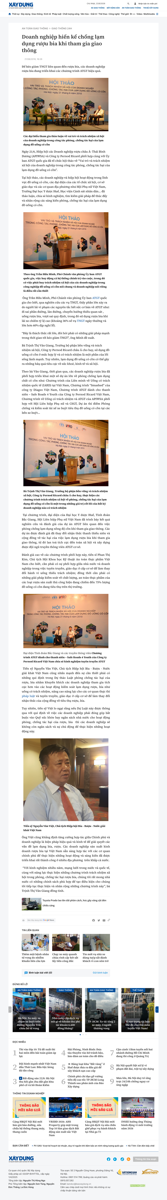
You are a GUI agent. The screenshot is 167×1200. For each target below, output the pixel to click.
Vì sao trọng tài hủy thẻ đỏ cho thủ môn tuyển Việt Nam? (138, 1025)
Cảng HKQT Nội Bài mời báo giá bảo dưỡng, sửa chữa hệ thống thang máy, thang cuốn (29, 1126)
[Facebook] (93, 920)
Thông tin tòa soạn (145, 1159)
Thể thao (102, 14)
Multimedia (149, 14)
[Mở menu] (157, 14)
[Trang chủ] (9, 14)
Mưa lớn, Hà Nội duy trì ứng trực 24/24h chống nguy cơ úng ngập (133, 1081)
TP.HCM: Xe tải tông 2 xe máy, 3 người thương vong (101, 1025)
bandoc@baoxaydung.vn (79, 1184)
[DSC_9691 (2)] (65, 104)
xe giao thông (98, 8)
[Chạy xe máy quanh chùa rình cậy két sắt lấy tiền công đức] (65, 942)
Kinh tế (47, 14)
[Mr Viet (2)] (65, 779)
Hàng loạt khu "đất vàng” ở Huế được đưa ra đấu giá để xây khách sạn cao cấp (86, 1067)
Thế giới (125, 14)
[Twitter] (98, 920)
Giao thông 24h (62, 28)
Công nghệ (114, 14)
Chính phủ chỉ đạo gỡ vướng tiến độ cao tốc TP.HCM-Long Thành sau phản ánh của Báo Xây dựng (86, 1081)
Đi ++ (132, 14)
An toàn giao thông (131, 8)
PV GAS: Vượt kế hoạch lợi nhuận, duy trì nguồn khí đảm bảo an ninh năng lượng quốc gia (78, 1145)
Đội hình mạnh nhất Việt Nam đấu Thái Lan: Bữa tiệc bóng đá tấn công (37, 1067)
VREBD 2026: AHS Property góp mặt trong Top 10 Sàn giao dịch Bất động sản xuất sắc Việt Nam (64, 1128)
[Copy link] (109, 920)
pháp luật (28, 696)
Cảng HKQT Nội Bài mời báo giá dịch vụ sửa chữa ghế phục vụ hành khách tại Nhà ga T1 (100, 1126)
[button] (80, 1034)
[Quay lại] (23, 920)
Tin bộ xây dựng (151, 8)
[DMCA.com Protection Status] (137, 1185)
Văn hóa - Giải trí (88, 14)
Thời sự (16, 14)
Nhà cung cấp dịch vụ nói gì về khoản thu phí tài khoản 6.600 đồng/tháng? (65, 1023)
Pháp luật (56, 14)
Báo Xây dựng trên (35, 920)
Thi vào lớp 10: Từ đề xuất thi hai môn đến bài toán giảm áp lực (37, 1053)
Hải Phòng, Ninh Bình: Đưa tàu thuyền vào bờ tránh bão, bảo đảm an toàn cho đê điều (86, 1053)
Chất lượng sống (71, 14)
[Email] (104, 920)
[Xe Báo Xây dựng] (150, 1171)
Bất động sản (113, 8)
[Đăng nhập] (135, 4)
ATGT (96, 298)
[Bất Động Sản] (127, 1172)
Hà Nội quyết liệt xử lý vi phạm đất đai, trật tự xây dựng (135, 1067)
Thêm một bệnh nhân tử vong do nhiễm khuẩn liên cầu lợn (35, 958)
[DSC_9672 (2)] (65, 240)
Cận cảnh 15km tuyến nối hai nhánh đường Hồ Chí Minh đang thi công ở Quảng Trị (134, 1053)
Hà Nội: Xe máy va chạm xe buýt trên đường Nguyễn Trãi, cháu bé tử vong (29, 1023)
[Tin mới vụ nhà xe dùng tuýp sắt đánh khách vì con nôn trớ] (96, 942)
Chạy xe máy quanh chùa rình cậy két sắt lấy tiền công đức (65, 958)
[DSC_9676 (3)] (65, 453)
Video (139, 14)
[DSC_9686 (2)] (65, 621)
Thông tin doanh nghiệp (28, 1093)
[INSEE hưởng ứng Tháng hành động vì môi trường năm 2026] (137, 1107)
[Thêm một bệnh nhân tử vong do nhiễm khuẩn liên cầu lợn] (35, 942)
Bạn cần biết (21, 1145)
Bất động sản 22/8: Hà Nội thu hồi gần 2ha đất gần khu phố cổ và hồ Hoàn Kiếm (36, 1081)
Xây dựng (25, 14)
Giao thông (37, 14)
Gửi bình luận (100, 972)
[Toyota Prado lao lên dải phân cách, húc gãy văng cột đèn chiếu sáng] (31, 904)
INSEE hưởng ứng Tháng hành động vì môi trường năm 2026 (137, 1125)
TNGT (81, 321)
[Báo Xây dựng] (20, 5)
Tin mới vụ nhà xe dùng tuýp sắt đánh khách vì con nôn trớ (96, 958)
